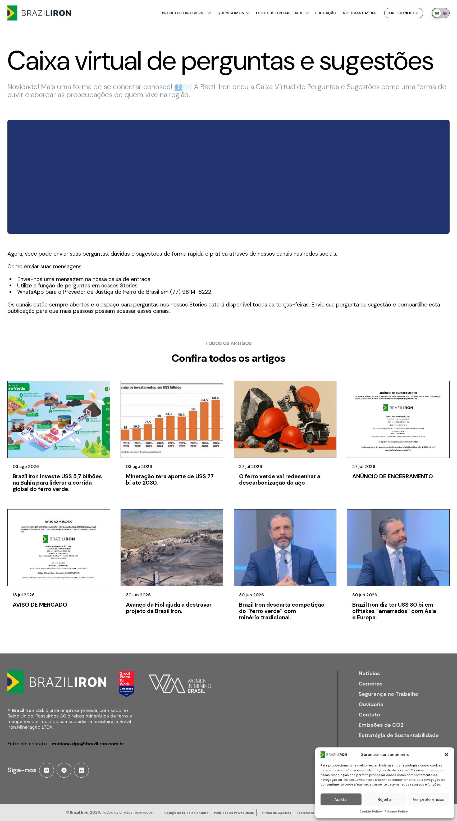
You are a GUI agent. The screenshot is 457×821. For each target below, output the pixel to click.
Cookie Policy (370, 811)
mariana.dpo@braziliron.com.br (88, 744)
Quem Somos (230, 13)
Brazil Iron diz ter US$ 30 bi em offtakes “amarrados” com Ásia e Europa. (394, 611)
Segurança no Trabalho (388, 694)
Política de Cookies (275, 813)
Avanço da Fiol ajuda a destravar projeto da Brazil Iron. (169, 608)
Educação (325, 13)
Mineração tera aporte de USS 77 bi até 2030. (170, 479)
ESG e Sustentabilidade (279, 13)
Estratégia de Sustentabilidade (399, 735)
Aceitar (341, 799)
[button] (446, 754)
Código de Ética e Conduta (186, 813)
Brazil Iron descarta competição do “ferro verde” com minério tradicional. (282, 611)
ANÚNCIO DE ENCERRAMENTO (392, 476)
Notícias (369, 673)
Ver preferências (428, 799)
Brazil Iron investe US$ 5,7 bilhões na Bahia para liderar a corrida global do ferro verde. (57, 483)
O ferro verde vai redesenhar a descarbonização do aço (279, 479)
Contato (369, 715)
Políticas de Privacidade (234, 813)
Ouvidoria (371, 704)
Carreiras (371, 684)
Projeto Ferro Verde (183, 13)
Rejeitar (385, 799)
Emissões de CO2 (381, 725)
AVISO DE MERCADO (40, 604)
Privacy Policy (396, 811)
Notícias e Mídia (359, 13)
